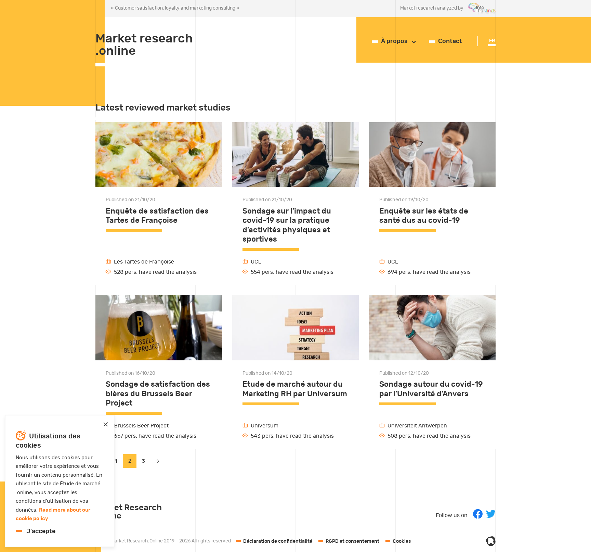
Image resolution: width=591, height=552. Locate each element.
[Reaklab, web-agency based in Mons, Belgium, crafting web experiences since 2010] (491, 541)
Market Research (128, 512)
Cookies (402, 541)
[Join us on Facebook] (478, 514)
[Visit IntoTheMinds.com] (479, 9)
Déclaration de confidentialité (277, 541)
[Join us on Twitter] (491, 514)
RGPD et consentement (352, 541)
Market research (144, 45)
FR (492, 40)
